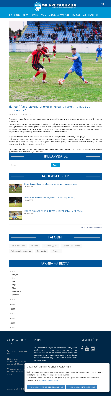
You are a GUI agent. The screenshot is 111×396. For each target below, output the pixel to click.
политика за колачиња (49, 380)
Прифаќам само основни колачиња (46, 386)
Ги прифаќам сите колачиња (81, 386)
